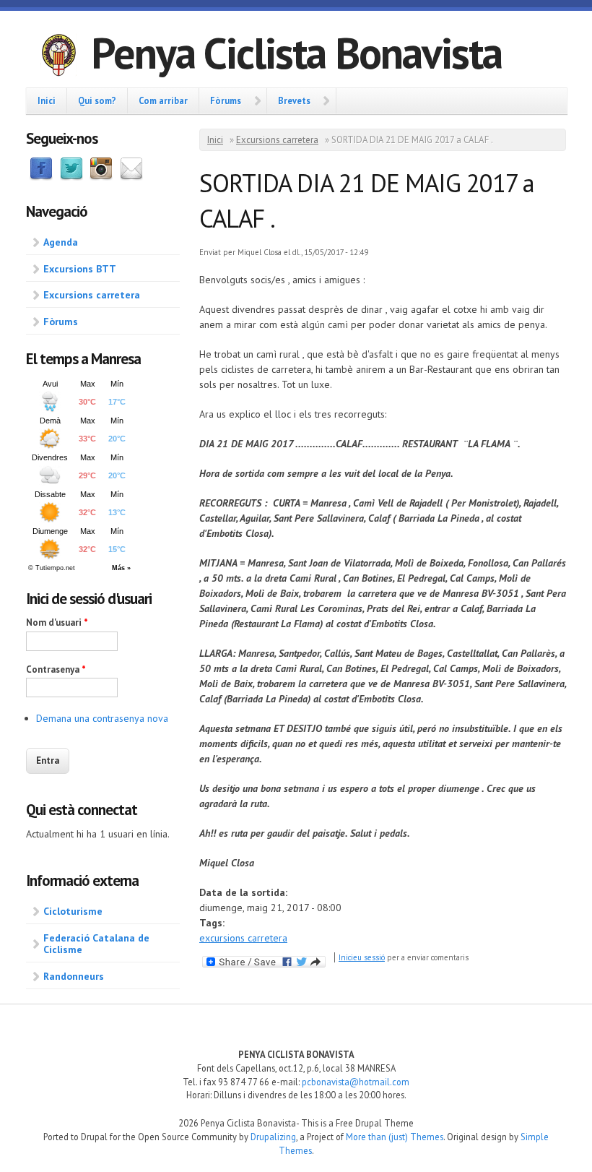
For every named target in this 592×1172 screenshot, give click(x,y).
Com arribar (163, 100)
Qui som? (97, 100)
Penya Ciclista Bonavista (296, 53)
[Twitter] (71, 177)
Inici (47, 100)
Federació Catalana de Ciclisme (96, 944)
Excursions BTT (79, 268)
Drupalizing (273, 1136)
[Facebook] (41, 177)
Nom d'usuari (57, 622)
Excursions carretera (91, 294)
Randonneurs (73, 976)
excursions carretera (243, 937)
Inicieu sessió (362, 957)
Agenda (60, 242)
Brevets (294, 100)
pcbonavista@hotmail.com (355, 1081)
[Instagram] (101, 177)
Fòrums (225, 100)
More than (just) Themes (394, 1136)
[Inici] (58, 57)
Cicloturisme (73, 911)
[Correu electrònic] (131, 177)
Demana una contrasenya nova (102, 718)
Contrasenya (56, 669)
